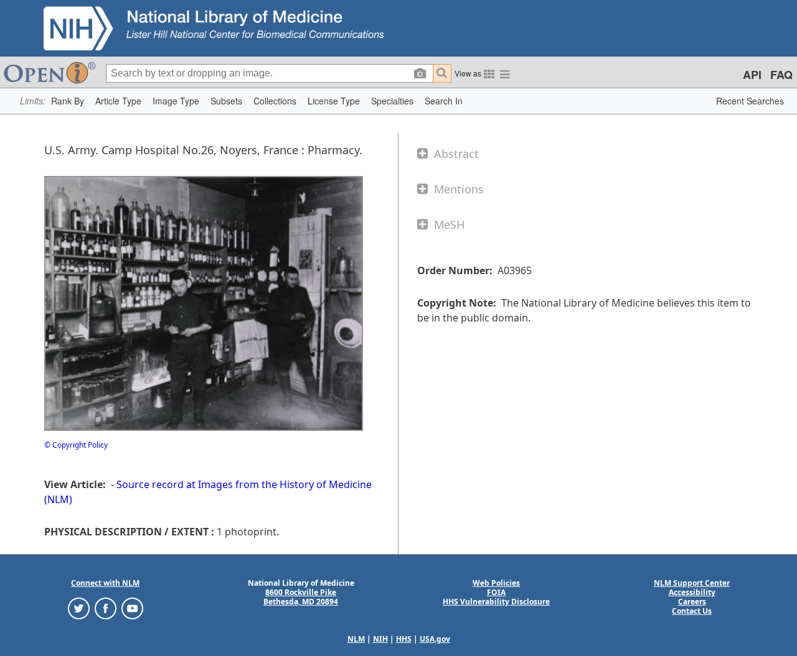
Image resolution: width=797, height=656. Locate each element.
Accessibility (692, 592)
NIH (380, 639)
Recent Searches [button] (750, 101)
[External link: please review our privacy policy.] (79, 608)
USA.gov (435, 639)
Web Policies (496, 583)
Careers (692, 601)
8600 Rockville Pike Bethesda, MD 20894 (300, 597)
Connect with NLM (105, 583)
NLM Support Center (692, 583)
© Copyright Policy (76, 445)
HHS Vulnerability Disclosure (496, 601)
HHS (404, 639)
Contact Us (692, 611)
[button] (68, 101)
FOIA (496, 592)
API (752, 75)
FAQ (781, 75)
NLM (356, 639)
